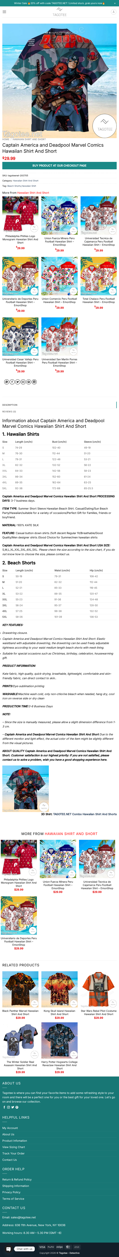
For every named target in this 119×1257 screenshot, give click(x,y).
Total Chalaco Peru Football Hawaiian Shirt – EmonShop (99, 300)
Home (5, 139)
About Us (8, 1134)
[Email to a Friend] (23, 381)
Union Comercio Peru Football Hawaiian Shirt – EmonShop (59, 300)
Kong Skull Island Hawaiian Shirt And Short (59, 1012)
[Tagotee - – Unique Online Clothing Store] (59, 11)
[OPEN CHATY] (8, 1249)
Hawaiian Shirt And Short (29, 139)
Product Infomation (14, 1140)
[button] (4, 12)
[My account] (113, 12)
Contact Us (9, 1159)
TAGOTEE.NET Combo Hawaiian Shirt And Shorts (85, 814)
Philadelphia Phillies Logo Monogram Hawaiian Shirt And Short (20, 239)
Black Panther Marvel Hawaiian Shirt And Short (20, 1012)
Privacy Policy (11, 1192)
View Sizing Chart (13, 1147)
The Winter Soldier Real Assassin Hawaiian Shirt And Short (20, 1065)
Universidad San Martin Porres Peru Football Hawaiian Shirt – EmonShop (59, 362)
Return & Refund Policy (17, 1179)
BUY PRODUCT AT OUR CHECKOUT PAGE (59, 165)
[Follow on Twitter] (12, 1107)
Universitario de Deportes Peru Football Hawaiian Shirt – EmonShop (20, 302)
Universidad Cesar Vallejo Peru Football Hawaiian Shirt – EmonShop (20, 362)
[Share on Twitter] (17, 381)
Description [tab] (9, 405)
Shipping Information (15, 1185)
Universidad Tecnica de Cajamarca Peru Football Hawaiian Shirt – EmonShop (99, 241)
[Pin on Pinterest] (28, 381)
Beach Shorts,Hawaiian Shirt (21, 186)
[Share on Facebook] (12, 381)
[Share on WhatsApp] (6, 381)
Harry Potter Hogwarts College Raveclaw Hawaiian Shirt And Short (59, 1065)
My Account (10, 1128)
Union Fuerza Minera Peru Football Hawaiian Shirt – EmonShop (59, 241)
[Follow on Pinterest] (16, 1107)
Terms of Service (13, 1198)
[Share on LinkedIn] (34, 381)
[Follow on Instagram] (8, 1107)
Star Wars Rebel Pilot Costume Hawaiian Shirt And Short (99, 1012)
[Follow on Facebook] (4, 1107)
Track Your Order (13, 1153)
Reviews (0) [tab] (9, 411)
